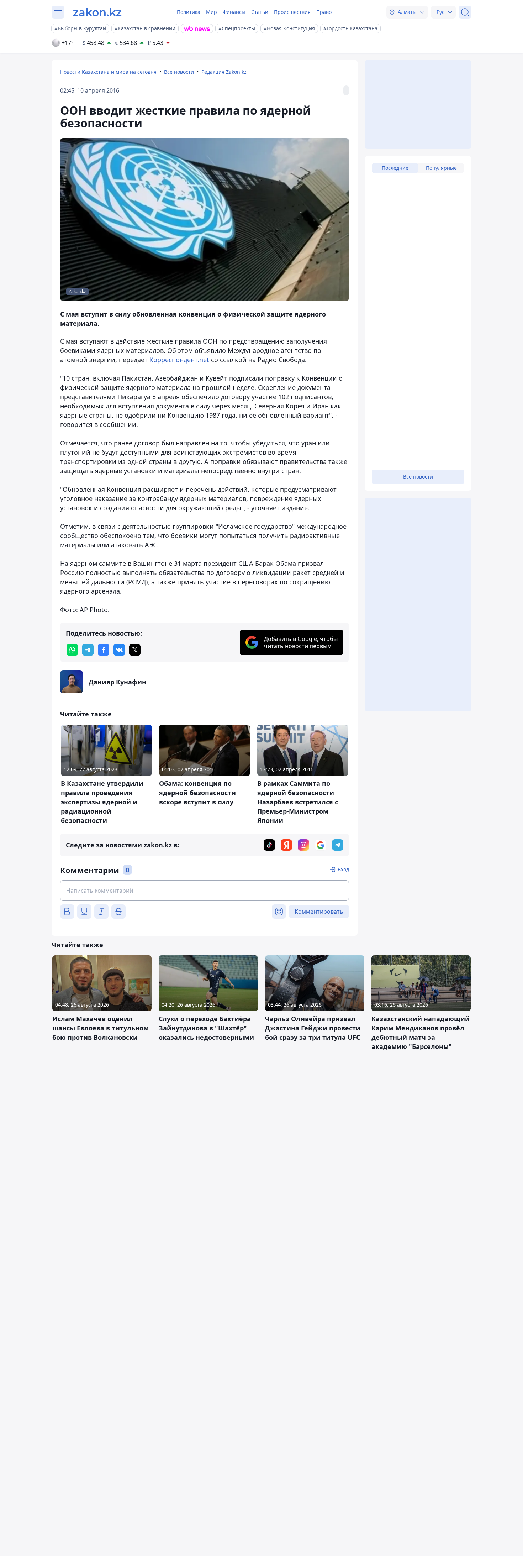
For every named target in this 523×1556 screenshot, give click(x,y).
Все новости (179, 71)
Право (324, 12)
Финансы (234, 12)
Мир (211, 12)
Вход (343, 869)
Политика (188, 12)
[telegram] (87, 649)
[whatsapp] (72, 649)
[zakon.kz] (97, 12)
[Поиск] (465, 12)
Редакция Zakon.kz (224, 71)
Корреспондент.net (179, 359)
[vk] (119, 649)
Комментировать (319, 911)
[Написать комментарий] (204, 890)
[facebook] (103, 649)
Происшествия (292, 12)
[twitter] (134, 649)
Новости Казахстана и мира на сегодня (108, 71)
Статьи (259, 12)
